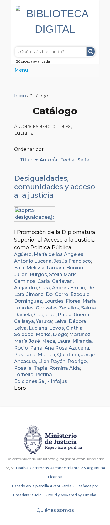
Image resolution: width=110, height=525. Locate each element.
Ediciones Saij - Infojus (40, 381)
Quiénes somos (55, 510)
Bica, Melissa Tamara (39, 268)
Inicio (20, 95)
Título (27, 160)
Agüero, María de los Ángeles (48, 254)
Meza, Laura (56, 341)
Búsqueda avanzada (33, 61)
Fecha (67, 160)
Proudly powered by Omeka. (71, 495)
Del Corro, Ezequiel (68, 294)
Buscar (90, 51)
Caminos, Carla (32, 281)
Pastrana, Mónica (34, 354)
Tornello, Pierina (33, 374)
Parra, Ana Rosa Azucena (59, 348)
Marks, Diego (51, 334)
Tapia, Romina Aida (57, 368)
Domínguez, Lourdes (39, 301)
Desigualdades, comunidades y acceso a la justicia (54, 186)
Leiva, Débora (70, 321)
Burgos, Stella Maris (53, 274)
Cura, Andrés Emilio (62, 287)
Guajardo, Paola (53, 314)
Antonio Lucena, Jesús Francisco (52, 261)
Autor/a (48, 160)
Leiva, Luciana (30, 328)
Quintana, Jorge (76, 354)
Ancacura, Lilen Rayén (39, 361)
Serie (83, 160)
